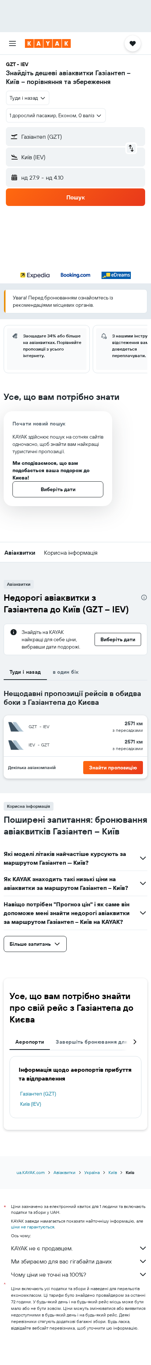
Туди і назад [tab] (25, 672)
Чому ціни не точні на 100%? (48, 1274)
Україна (92, 1172)
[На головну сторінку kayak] (48, 43)
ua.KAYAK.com (30, 1172)
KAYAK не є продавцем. (42, 1248)
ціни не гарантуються (32, 1227)
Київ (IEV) (30, 1104)
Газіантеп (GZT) (38, 1093)
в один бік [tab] (66, 672)
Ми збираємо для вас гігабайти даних (61, 1261)
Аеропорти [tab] (29, 1042)
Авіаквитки (65, 1172)
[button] (12, 43)
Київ (112, 1172)
